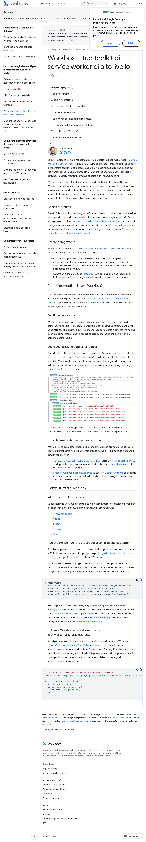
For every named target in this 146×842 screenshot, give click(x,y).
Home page (53, 49)
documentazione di (76, 613)
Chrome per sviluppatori (53, 784)
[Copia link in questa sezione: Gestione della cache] (77, 315)
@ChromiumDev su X (52, 809)
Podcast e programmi (52, 798)
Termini (45, 836)
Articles (8, 12)
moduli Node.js (101, 248)
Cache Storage (66, 164)
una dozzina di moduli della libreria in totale (98, 221)
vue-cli (56, 519)
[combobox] (95, 3)
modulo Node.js (128, 553)
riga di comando (84, 248)
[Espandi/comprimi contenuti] (72, 88)
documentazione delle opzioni (87, 621)
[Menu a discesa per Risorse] (51, 3)
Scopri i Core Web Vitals (64, 18)
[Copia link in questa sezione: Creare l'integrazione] (77, 242)
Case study (48, 793)
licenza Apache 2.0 (119, 717)
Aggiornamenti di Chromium (56, 789)
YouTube (46, 814)
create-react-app (62, 513)
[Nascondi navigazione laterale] (34, 837)
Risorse (43, 3)
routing (97, 229)
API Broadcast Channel (122, 461)
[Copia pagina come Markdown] (52, 75)
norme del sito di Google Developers (75, 721)
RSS (44, 823)
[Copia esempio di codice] (140, 579)
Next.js (56, 534)
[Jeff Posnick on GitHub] (65, 153)
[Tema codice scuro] (137, 579)
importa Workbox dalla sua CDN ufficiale (69, 645)
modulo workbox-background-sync (73, 472)
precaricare (90, 274)
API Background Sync (112, 472)
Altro (60, 3)
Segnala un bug (50, 768)
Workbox (52, 182)
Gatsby (57, 529)
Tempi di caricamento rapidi (32, 18)
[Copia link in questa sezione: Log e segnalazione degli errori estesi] (99, 347)
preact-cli (58, 524)
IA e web (7, 18)
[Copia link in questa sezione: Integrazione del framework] (87, 497)
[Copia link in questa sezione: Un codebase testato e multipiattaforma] (103, 440)
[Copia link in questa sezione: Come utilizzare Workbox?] (90, 488)
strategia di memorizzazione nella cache (68, 233)
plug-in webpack (120, 248)
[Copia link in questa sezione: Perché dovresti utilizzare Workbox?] (105, 286)
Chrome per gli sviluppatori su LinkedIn (60, 818)
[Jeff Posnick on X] (61, 153)
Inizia (131, 43)
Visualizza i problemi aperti (55, 773)
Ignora (110, 43)
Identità (86, 18)
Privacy (54, 836)
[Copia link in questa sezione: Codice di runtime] (73, 207)
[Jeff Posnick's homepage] (69, 153)
